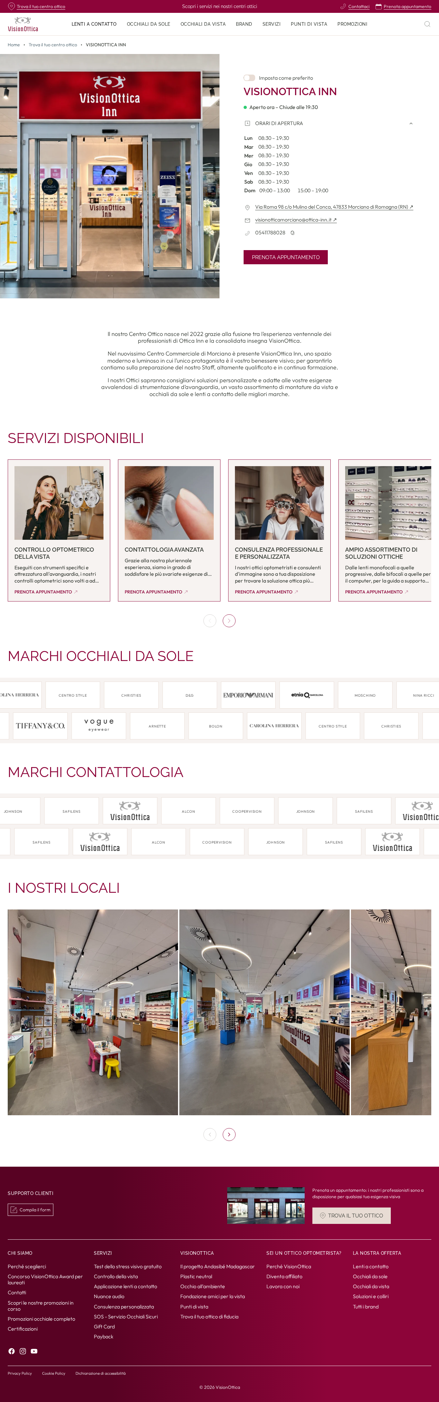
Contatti (17, 1292)
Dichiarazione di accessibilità (101, 1373)
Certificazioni (23, 1329)
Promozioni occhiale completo (41, 1319)
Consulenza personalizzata (124, 1306)
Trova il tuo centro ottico (53, 45)
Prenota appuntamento (286, 257)
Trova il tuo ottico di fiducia (209, 1316)
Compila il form (35, 1210)
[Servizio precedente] (209, 620)
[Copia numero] (292, 233)
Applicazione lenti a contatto (125, 1286)
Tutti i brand (366, 1306)
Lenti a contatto (371, 1266)
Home (14, 45)
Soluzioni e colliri (371, 1296)
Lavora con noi (283, 1286)
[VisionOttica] (23, 24)
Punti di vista (194, 1306)
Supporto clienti (30, 1193)
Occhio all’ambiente (202, 1286)
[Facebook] (11, 1351)
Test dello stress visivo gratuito (128, 1266)
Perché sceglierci (27, 1266)
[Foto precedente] (209, 1134)
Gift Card (104, 1326)
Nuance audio (109, 1296)
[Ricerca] (427, 24)
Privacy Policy (20, 1373)
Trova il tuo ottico (355, 1216)
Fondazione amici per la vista (212, 1296)
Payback (103, 1337)
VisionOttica (228, 1387)
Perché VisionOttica (288, 1266)
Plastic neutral (196, 1276)
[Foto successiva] (229, 1134)
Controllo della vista (116, 1276)
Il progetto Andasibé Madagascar (217, 1266)
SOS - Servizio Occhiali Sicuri (126, 1316)
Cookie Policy (53, 1373)
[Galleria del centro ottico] (219, 1012)
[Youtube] (34, 1351)
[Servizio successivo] (229, 620)
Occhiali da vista (371, 1286)
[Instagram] (23, 1351)
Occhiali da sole (370, 1276)
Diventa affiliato (284, 1276)
